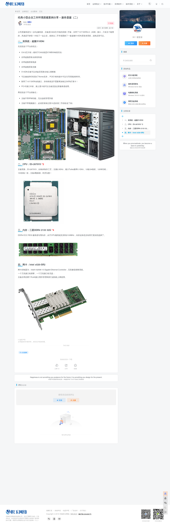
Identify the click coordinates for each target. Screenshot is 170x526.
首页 (18, 11)
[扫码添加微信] (165, 503)
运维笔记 (25, 11)
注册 (74, 400)
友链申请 (58, 510)
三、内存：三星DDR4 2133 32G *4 (137, 128)
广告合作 (75, 510)
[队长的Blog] (16, 512)
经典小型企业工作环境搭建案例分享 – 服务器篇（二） (48, 17)
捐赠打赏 (49, 510)
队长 (25, 22)
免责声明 (66, 510)
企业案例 (34, 11)
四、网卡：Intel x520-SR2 (134, 132)
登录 (60, 400)
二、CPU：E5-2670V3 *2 (134, 124)
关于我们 (83, 510)
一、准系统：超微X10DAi (134, 120)
